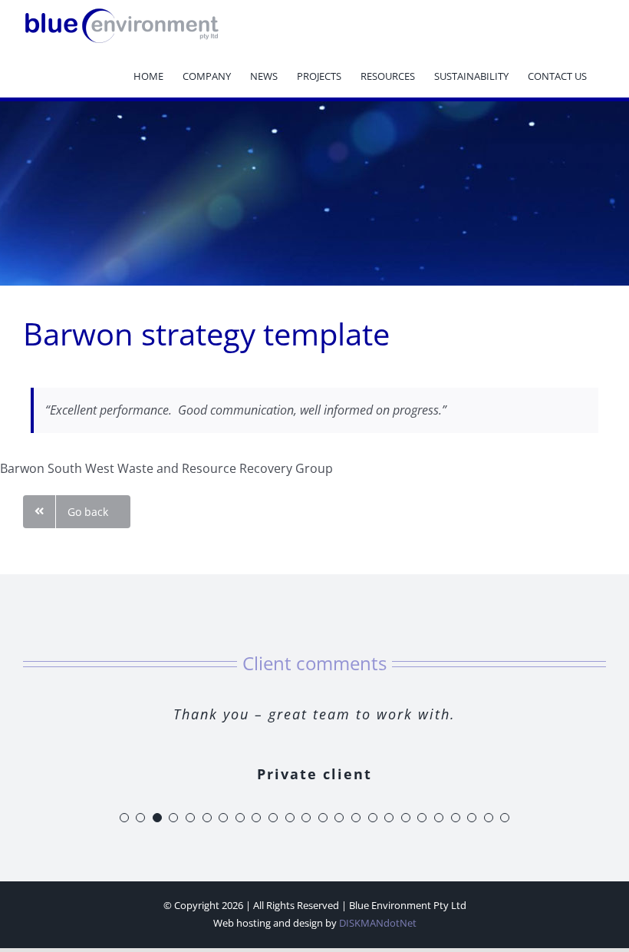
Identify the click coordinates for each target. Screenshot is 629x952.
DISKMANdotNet (378, 923)
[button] (124, 817)
